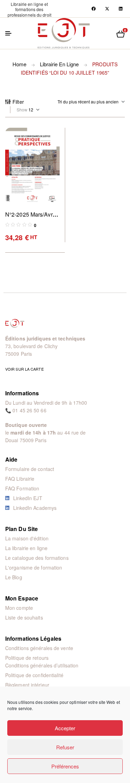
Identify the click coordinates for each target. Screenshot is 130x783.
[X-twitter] (107, 9)
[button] (29, 9)
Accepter (65, 728)
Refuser (65, 747)
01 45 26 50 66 (29, 410)
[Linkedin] (120, 9)
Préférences (65, 766)
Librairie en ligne (59, 64)
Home (19, 64)
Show (22, 109)
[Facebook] (93, 9)
